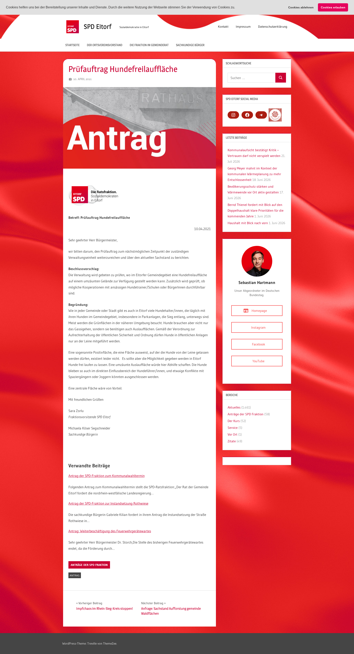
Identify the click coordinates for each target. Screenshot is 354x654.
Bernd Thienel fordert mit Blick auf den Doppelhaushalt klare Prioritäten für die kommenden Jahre (256, 210)
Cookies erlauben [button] (333, 7)
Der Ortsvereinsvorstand (104, 45)
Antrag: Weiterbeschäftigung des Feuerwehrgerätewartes (109, 531)
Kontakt (223, 26)
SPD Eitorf (97, 27)
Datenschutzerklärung (272, 26)
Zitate (232, 441)
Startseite (72, 45)
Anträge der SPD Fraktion (89, 565)
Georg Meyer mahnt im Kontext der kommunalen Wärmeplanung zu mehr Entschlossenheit (254, 174)
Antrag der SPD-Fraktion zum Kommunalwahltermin (106, 475)
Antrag (74, 575)
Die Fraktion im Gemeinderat (149, 45)
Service (233, 428)
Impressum (243, 26)
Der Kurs (234, 421)
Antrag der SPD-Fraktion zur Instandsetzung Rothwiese (108, 503)
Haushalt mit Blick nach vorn (248, 223)
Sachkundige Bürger (190, 45)
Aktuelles (234, 407)
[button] (236, 7)
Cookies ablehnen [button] (301, 7)
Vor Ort (232, 434)
